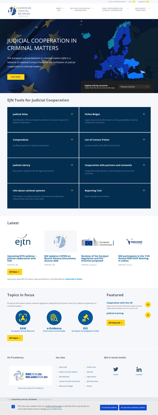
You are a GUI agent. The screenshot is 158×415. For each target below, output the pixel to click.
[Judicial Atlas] (43, 119)
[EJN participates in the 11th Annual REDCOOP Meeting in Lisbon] (134, 248)
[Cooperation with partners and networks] (115, 170)
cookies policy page (53, 406)
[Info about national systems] (43, 195)
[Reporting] (115, 195)
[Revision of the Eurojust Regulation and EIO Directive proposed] (97, 248)
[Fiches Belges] (115, 119)
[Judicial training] (129, 315)
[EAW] (23, 321)
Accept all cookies (109, 407)
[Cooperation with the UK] (129, 306)
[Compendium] (43, 145)
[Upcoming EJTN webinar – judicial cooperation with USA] (23, 248)
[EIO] (85, 321)
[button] (14, 272)
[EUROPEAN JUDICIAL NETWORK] (30, 11)
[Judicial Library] (43, 170)
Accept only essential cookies (133, 407)
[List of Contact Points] (115, 145)
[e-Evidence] (54, 321)
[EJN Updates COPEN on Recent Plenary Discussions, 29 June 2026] (60, 248)
